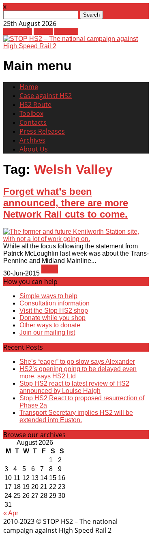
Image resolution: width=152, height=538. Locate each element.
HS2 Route (35, 104)
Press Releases (42, 131)
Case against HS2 (45, 95)
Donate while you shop (52, 317)
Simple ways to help (48, 295)
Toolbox (31, 113)
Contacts (33, 122)
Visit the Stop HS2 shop (53, 310)
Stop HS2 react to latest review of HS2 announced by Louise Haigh (74, 387)
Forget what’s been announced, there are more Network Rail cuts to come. (65, 203)
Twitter (43, 31)
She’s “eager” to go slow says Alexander (77, 361)
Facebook (17, 31)
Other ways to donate (49, 325)
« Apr (10, 513)
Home (28, 86)
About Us (33, 149)
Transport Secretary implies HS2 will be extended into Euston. (76, 416)
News (49, 269)
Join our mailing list (47, 332)
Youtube (66, 31)
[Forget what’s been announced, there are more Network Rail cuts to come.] (76, 238)
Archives (32, 140)
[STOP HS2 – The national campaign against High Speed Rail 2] (76, 46)
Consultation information (54, 303)
